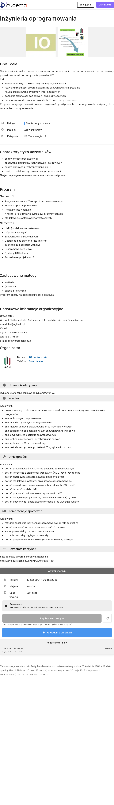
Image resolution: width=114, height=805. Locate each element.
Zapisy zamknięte (52, 618)
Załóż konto (105, 4)
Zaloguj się (85, 4)
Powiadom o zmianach (59, 632)
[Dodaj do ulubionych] (107, 618)
